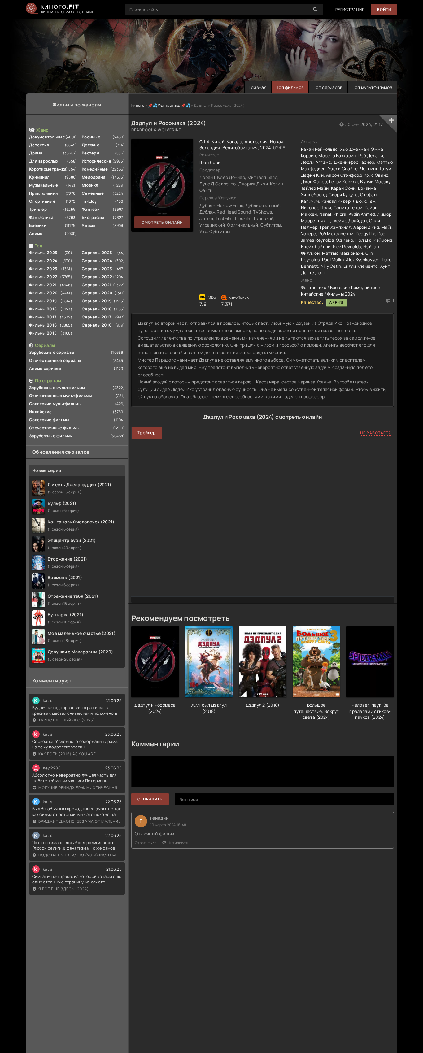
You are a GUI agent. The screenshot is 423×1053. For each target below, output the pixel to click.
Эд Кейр (344, 240)
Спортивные (42, 201)
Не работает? (375, 433)
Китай (218, 142)
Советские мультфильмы (55, 403)
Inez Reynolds (347, 246)
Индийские (40, 411)
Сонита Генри (348, 207)
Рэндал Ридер (336, 201)
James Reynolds (317, 240)
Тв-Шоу (89, 201)
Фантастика (41, 217)
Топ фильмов (290, 87)
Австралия (256, 142)
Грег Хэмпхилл (335, 227)
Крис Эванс (376, 175)
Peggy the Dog (371, 233)
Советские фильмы (49, 419)
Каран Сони (343, 188)
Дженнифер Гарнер (354, 162)
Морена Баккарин (337, 155)
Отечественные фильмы (54, 428)
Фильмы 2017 (42, 317)
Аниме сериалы (45, 368)
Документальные (47, 137)
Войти (384, 9)
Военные (91, 137)
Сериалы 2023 (97, 268)
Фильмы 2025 (43, 252)
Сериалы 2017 (96, 317)
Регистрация (350, 9)
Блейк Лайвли (315, 246)
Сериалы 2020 (97, 293)
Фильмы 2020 (43, 293)
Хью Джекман (354, 149)
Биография (93, 217)
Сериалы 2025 (97, 252)
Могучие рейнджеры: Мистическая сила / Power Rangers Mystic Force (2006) (80, 787)
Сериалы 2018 (96, 309)
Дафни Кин (312, 175)
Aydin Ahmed (362, 214)
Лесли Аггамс (316, 162)
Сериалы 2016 (96, 325)
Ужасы (88, 225)
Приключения (43, 193)
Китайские (312, 294)
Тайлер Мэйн (315, 188)
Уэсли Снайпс (343, 168)
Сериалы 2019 (96, 301)
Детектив (39, 145)
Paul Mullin (333, 259)
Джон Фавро (314, 181)
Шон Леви (209, 162)
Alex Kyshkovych (362, 259)
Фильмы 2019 (43, 301)
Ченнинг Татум (376, 168)
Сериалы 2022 (97, 277)
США (204, 142)
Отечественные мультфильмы (60, 395)
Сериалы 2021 (96, 285)
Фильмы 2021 (43, 285)
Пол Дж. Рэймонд (373, 240)
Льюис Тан (364, 201)
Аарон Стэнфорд (343, 175)
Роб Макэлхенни (335, 233)
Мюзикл (90, 185)
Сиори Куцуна (343, 194)
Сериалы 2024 (97, 260)
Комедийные (95, 169)
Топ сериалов (328, 87)
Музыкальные (43, 185)
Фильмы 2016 (43, 325)
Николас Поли (316, 207)
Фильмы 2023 (43, 268)
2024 (265, 147)
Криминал (39, 177)
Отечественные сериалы (55, 360)
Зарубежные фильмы (51, 436)
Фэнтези (91, 209)
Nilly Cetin (331, 266)
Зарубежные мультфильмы (57, 387)
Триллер (38, 209)
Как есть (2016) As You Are (67, 753)
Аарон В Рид (366, 227)
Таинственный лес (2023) (66, 720)
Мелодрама (94, 177)
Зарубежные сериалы (51, 352)
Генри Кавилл (343, 181)
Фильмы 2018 (43, 309)
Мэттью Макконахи (342, 253)
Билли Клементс (360, 266)
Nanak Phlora (332, 214)
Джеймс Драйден (348, 220)
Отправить (150, 799)
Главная (258, 87)
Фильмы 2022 (43, 277)
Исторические (96, 161)
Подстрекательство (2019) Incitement (80, 855)
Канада (234, 142)
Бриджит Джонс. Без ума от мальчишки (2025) (80, 821)
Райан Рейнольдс (319, 149)
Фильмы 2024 (43, 260)
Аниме (35, 233)
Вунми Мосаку (375, 181)
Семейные (93, 193)
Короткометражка (47, 169)
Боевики (37, 225)
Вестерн (90, 153)
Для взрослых (43, 161)
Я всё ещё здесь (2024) (63, 888)
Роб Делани (370, 155)
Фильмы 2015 (43, 333)
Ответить (143, 842)
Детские (90, 145)
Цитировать (179, 842)
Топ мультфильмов (372, 87)
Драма (35, 153)
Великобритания (240, 147)
